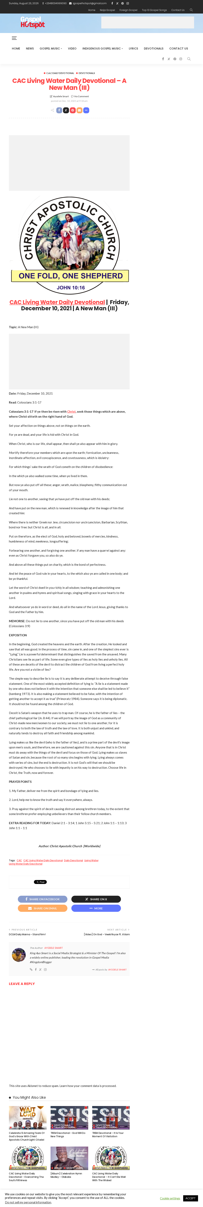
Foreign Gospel (128, 10)
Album (58, 1168)
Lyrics (133, 48)
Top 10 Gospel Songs (154, 10)
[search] (191, 10)
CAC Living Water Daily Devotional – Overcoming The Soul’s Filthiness (26, 1177)
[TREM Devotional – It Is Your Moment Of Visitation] (111, 1118)
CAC (19, 860)
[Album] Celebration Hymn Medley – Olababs (66, 1175)
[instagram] (127, 3)
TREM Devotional (65, 1127)
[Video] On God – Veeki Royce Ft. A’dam (107, 934)
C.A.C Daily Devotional (60, 73)
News (30, 48)
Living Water (91, 860)
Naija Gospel (107, 10)
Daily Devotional (73, 860)
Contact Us (178, 10)
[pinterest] (122, 3)
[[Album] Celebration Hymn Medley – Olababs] (69, 1158)
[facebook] (112, 3)
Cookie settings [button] (170, 1198)
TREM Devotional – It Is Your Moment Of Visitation (108, 1134)
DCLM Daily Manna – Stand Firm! (27, 934)
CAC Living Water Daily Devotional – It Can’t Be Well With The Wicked (109, 1177)
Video (72, 48)
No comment (81, 96)
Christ (71, 411)
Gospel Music (50, 48)
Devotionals (153, 48)
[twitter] (117, 3)
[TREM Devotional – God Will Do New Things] (69, 1118)
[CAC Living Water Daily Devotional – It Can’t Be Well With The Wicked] (111, 1158)
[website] (31, 969)
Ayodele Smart (61, 96)
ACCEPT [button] (191, 1198)
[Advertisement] (147, 22)
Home (91, 10)
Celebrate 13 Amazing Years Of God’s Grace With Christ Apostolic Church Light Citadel (27, 1136)
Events (16, 1127)
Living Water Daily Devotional (25, 863)
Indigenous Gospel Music (101, 48)
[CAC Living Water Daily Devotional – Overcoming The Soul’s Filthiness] (28, 1158)
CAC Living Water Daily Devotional (57, 302)
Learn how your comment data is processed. (87, 1086)
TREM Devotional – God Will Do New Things (68, 1134)
